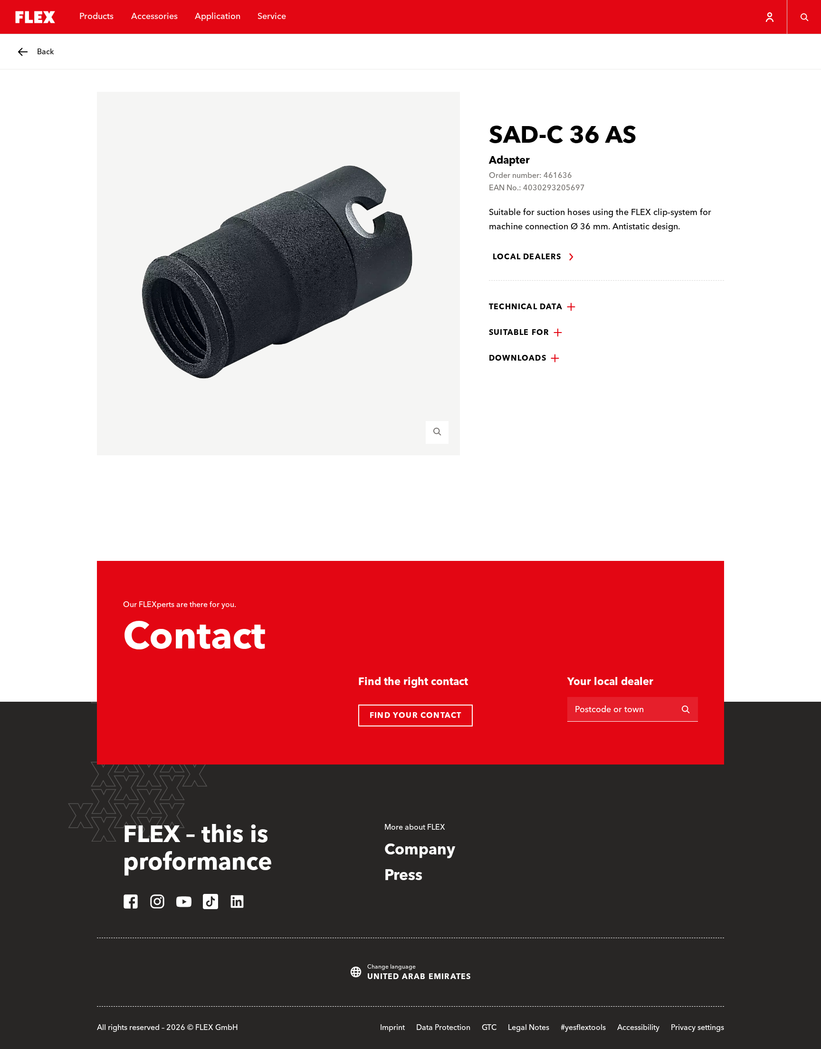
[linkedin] (237, 901)
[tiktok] (210, 901)
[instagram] (157, 901)
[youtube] (184, 901)
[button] (532, 307)
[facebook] (130, 901)
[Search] (804, 17)
